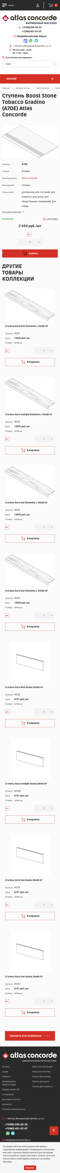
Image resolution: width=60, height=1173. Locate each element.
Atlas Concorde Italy (41, 1071)
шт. (29, 234)
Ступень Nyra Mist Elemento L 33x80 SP (26, 326)
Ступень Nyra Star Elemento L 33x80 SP (26, 590)
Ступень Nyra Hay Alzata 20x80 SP (23, 880)
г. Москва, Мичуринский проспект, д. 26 (32, 46)
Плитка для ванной (41, 1076)
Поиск (54, 63)
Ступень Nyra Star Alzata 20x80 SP (24, 976)
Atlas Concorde (42, 88)
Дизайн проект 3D (11, 1089)
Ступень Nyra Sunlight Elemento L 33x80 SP (28, 414)
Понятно (30, 1168)
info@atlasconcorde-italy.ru (31, 36)
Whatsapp (29, 41)
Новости (6, 1076)
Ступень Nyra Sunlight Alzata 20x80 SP (26, 783)
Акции (5, 1071)
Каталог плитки (23, 88)
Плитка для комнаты (42, 1086)
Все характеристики (11, 212)
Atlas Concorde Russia (42, 1067)
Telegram (35, 41)
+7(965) (32, 31)
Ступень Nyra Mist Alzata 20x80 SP (24, 687)
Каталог (6, 1067)
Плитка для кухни (40, 1081)
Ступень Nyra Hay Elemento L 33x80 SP (26, 502)
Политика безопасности (13, 1109)
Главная (5, 88)
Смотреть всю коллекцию (26, 1035)
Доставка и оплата (11, 1099)
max (24, 41)
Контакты (7, 1104)
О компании (8, 1094)
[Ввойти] (37, 5)
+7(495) (32, 27)
